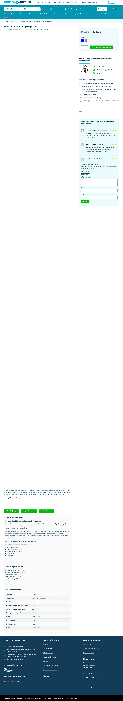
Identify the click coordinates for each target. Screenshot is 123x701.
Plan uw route (87, 667)
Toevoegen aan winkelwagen (101, 47)
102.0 (34, 605)
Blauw (34, 617)
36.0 (33, 620)
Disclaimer (68, 698)
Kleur (83, 37)
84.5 (33, 609)
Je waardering (86, 171)
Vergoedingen (47, 648)
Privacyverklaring (58, 698)
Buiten (39, 602)
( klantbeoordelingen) (41, 29)
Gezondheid (105, 14)
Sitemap (74, 698)
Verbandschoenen (91, 14)
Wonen (67, 14)
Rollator (14, 14)
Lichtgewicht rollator (26, 21)
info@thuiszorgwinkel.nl (104, 70)
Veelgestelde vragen (49, 657)
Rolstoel (22, 14)
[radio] (82, 40)
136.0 (34, 613)
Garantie (46, 661)
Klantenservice (48, 653)
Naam (83, 187)
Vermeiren (35, 628)
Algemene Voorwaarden (44, 698)
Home (6, 21)
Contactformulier (88, 653)
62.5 (33, 624)
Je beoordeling (86, 177)
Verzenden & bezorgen (50, 666)
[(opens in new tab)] (8, 670)
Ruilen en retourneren (50, 670)
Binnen (34, 602)
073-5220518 (100, 66)
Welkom (7, 14)
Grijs (38, 617)
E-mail (83, 194)
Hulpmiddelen (77, 14)
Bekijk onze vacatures (90, 677)
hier (46, 494)
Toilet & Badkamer (44, 14)
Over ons (46, 644)
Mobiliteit (32, 14)
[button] (102, 8)
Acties (6, 17)
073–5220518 (87, 644)
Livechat (98, 73)
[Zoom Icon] (43, 57)
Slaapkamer (58, 14)
